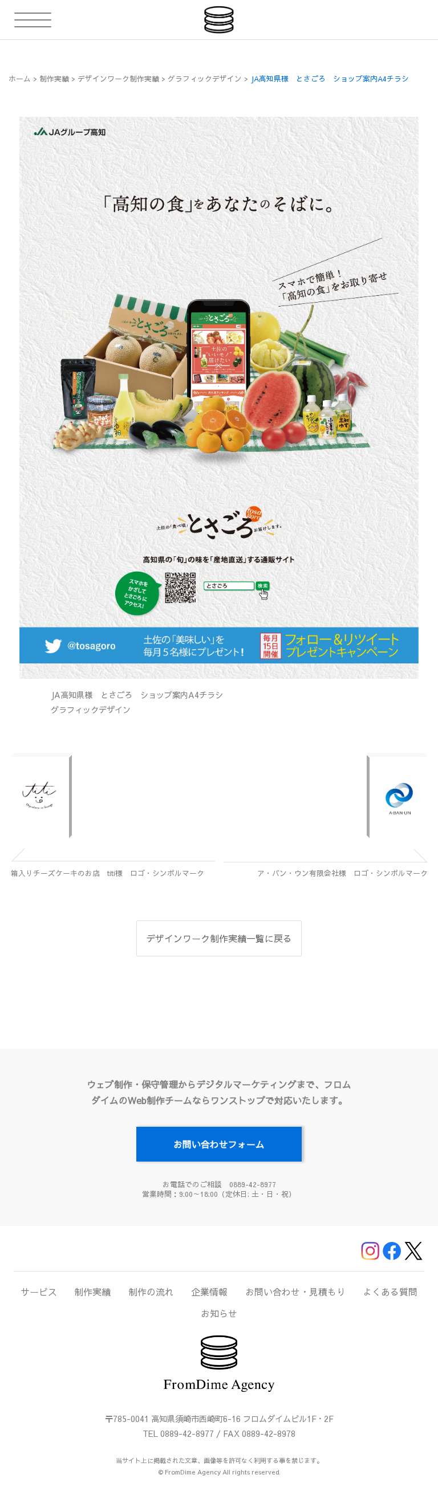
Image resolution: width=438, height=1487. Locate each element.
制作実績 (92, 1291)
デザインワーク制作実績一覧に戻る (219, 938)
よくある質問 (390, 1291)
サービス (39, 1291)
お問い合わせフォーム (219, 1144)
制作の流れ (151, 1291)
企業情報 (209, 1291)
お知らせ (219, 1313)
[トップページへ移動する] (219, 20)
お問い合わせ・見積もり (295, 1291)
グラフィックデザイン (91, 709)
